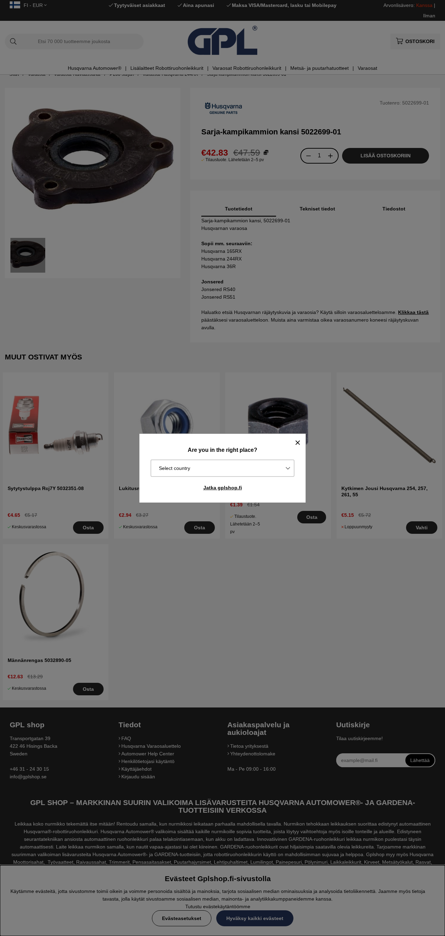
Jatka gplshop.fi (222, 487)
